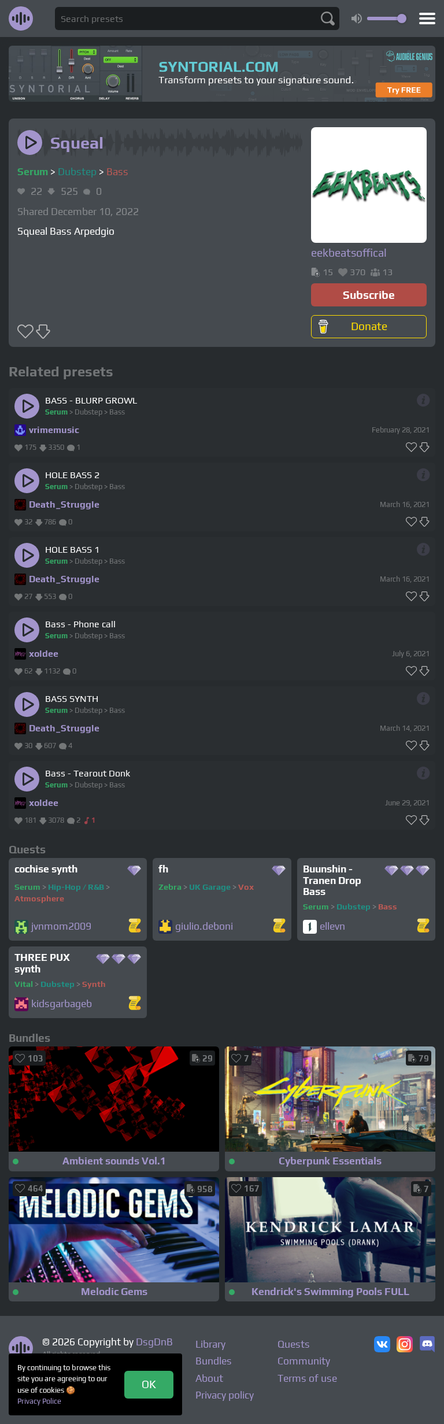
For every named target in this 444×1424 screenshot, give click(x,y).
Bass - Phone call (80, 624)
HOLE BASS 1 (72, 549)
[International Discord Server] (427, 1345)
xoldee (43, 653)
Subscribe (369, 295)
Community (304, 1361)
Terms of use (307, 1378)
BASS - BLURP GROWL (91, 400)
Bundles (213, 1361)
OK (149, 1384)
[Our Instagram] (405, 1345)
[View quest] (134, 926)
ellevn (332, 926)
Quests (294, 1344)
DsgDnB (154, 1342)
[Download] (425, 447)
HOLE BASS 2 (72, 474)
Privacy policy (224, 1395)
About (209, 1378)
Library (210, 1344)
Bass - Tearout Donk (87, 773)
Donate (369, 326)
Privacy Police (39, 1401)
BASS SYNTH (71, 698)
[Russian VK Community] (382, 1345)
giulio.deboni (204, 926)
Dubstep (77, 171)
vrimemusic (54, 429)
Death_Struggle (64, 504)
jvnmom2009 (61, 926)
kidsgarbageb (61, 1003)
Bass (117, 171)
